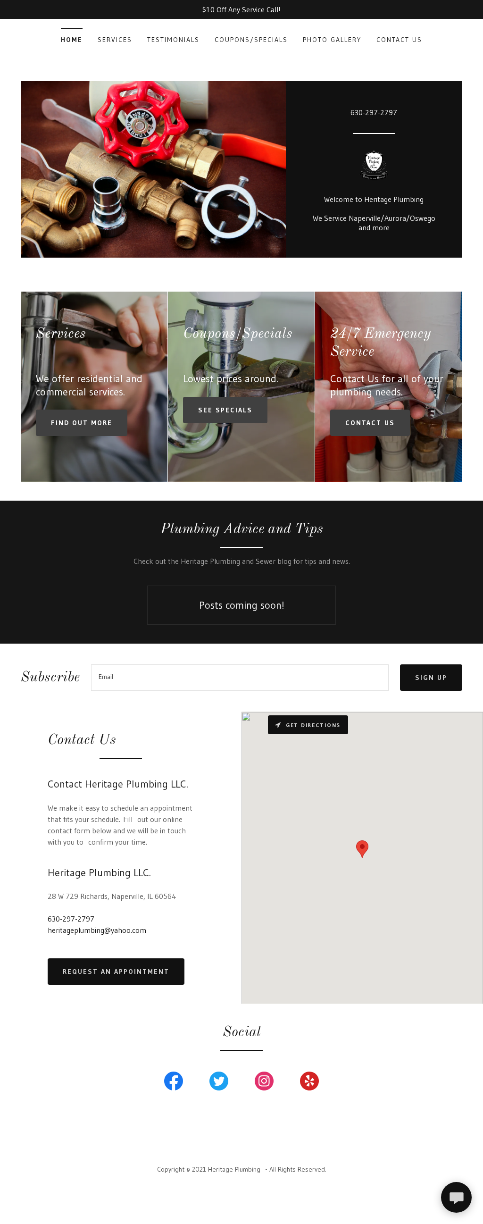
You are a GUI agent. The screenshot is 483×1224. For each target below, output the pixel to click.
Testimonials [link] (173, 39)
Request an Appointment (116, 971)
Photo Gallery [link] (332, 39)
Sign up (431, 677)
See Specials (225, 410)
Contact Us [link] (399, 39)
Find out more (81, 423)
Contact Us (370, 423)
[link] (374, 167)
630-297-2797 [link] (373, 112)
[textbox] (240, 677)
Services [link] (115, 39)
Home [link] (72, 39)
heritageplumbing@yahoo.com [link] (97, 930)
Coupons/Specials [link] (251, 39)
